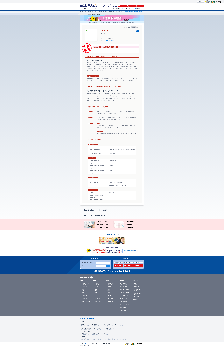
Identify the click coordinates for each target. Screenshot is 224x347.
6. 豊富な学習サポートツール (124, 290)
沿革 (121, 308)
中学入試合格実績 (84, 298)
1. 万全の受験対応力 (123, 283)
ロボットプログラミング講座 (124, 304)
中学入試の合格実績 (102, 222)
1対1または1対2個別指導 (124, 295)
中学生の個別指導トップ (98, 283)
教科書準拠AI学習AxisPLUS (124, 299)
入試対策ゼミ (84, 293)
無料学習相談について (137, 290)
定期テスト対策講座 (97, 293)
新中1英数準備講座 (85, 295)
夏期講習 (83, 290)
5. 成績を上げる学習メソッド (124, 289)
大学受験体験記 (129, 227)
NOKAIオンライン (123, 296)
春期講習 (83, 289)
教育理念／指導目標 (123, 307)
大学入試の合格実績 (102, 227)
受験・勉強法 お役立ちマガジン (86, 301)
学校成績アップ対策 (85, 286)
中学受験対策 (84, 284)
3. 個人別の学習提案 (123, 286)
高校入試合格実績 (97, 298)
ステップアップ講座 (123, 302)
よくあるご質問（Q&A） (137, 296)
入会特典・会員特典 (137, 286)
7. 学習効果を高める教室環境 (124, 292)
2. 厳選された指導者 (123, 284)
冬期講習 (83, 292)
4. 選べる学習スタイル (123, 287)
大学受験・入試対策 (110, 284)
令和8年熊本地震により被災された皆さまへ (93, 14)
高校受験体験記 (129, 224)
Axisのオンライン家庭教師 (124, 298)
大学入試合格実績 (110, 298)
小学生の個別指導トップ (85, 283)
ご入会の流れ (136, 283)
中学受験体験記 (129, 222)
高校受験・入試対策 (97, 284)
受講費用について (137, 284)
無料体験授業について (137, 289)
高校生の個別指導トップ (111, 283)
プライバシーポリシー (107, 343)
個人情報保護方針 (94, 343)
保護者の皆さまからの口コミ (138, 293)
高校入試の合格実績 (102, 224)
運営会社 (82, 343)
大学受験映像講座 (123, 301)
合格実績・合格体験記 (123, 310)
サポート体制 (136, 294)
